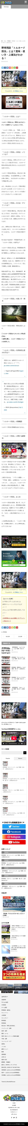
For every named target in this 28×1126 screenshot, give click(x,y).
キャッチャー (5, 1018)
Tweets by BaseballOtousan (8, 1081)
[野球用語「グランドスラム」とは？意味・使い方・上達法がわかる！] (5, 810)
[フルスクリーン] (24, 743)
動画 (3, 1051)
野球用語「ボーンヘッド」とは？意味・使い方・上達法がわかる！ (14, 768)
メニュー (25, 3)
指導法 (3, 1044)
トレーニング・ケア (6, 1041)
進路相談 (4, 1054)
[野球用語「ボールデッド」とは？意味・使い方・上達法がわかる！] (5, 798)
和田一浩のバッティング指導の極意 (10, 1036)
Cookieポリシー (14, 1112)
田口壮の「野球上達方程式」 (9, 1025)
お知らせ (4, 1057)
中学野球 (4, 1005)
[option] (7, 989)
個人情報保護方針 (14, 1109)
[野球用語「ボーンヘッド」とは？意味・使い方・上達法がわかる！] (5, 764)
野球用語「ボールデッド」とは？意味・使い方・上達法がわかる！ (14, 802)
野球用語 (6, 7)
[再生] (3, 743)
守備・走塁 (4, 1038)
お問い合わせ (14, 1114)
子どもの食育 (5, 1002)
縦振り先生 (5, 1059)
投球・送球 (4, 1031)
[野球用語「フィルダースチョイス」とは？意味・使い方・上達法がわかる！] (5, 776)
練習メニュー (5, 1049)
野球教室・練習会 (6, 1010)
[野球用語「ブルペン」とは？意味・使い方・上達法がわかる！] (5, 787)
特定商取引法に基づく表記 (14, 1107)
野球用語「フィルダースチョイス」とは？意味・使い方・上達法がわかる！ (14, 779)
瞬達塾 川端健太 (6, 1062)
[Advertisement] (14, 25)
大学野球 (4, 1015)
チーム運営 (4, 1007)
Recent (20, 758)
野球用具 (4, 1023)
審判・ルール (5, 1033)
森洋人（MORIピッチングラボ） (10, 1064)
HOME (14, 1103)
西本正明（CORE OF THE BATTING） (11, 1067)
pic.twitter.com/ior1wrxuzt (11, 365)
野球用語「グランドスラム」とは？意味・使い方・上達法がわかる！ (14, 813)
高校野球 (4, 999)
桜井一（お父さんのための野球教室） (11, 1072)
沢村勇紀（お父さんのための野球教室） (11, 1075)
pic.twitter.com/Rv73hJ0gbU (15, 402)
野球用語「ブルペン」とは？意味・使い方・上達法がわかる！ (14, 791)
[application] (14, 738)
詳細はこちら (19, 91)
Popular (8, 758)
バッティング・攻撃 (6, 1028)
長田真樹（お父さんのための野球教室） (11, 1070)
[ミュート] (22, 743)
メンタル (4, 1046)
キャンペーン (5, 1012)
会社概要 (14, 1105)
